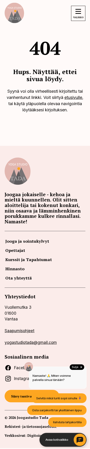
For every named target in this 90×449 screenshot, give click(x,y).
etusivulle (73, 97)
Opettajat (15, 250)
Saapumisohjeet (19, 330)
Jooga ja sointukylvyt (27, 241)
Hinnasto (14, 268)
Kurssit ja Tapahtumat (28, 259)
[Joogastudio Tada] (15, 22)
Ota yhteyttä (18, 278)
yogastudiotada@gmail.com (31, 342)
